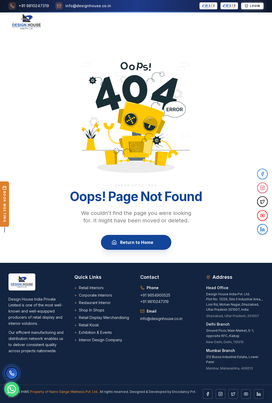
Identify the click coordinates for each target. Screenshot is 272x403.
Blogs (212, 22)
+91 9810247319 (154, 301)
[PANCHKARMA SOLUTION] (208, 5)
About (85, 22)
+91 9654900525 (155, 295)
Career (192, 22)
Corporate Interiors (93, 295)
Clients (169, 22)
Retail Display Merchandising (101, 317)
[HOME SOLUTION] (229, 5)
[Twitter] (233, 394)
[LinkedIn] (259, 394)
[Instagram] (220, 394)
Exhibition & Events (93, 332)
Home (67, 22)
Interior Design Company (98, 340)
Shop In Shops (89, 310)
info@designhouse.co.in (161, 318)
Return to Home (136, 242)
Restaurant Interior (92, 302)
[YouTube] (246, 394)
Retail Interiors (89, 287)
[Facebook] (207, 394)
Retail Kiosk (86, 325)
